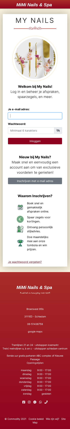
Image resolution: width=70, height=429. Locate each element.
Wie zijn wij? (52, 418)
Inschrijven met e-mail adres (35, 181)
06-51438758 (35, 324)
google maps (35, 331)
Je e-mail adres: (19, 109)
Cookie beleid (36, 418)
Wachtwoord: (17, 124)
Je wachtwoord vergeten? (25, 262)
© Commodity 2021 (15, 418)
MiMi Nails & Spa (34, 4)
